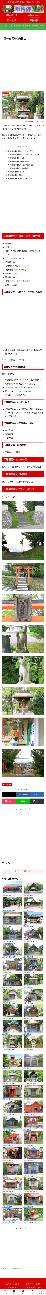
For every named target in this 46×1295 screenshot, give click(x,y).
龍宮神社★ (27, 895)
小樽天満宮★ (7, 941)
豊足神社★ (27, 957)
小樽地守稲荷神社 (29, 1191)
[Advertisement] (23, 65)
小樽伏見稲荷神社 (29, 1083)
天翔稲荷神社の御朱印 (16, 172)
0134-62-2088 (17, 258)
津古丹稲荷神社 (28, 1222)
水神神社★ (27, 1049)
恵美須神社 (27, 988)
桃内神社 (26, 1068)
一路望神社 (27, 1145)
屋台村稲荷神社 (7, 1222)
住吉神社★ (6, 895)
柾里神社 (5, 1176)
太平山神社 (27, 1176)
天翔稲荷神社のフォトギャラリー (20, 178)
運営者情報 (12, 1287)
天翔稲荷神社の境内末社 (19, 168)
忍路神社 (5, 1034)
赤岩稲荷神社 (7, 1018)
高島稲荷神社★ (7, 957)
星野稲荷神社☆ (7, 1003)
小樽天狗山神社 (7, 1083)
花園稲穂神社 (7, 1099)
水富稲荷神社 (7, 1068)
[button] (37, 801)
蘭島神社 (26, 1034)
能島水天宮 (27, 1003)
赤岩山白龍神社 (7, 1114)
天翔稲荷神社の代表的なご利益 (21, 165)
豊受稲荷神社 (7, 1161)
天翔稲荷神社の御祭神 (18, 158)
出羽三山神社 (28, 1114)
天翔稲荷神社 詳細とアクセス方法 (20, 151)
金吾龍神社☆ (28, 972)
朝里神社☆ (6, 972)
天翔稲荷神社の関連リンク (18, 175)
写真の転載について (34, 1287)
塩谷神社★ (6, 926)
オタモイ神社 (7, 1130)
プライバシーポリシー (34, 1284)
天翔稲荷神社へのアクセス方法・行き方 (25, 155)
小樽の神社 (8, 784)
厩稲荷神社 (27, 1207)
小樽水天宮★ (28, 911)
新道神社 (26, 1130)
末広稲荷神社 (7, 1145)
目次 (20, 146)
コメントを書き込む (23, 871)
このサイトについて (12, 1284)
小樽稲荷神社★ (7, 911)
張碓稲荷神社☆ (28, 1018)
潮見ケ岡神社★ (28, 941)
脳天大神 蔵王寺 (23, 281)
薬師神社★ (27, 926)
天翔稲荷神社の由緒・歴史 (20, 161)
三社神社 (26, 1099)
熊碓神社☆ (6, 988)
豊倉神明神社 (7, 1191)
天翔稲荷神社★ (7, 1049)
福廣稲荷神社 (28, 1161)
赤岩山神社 (6, 1207)
